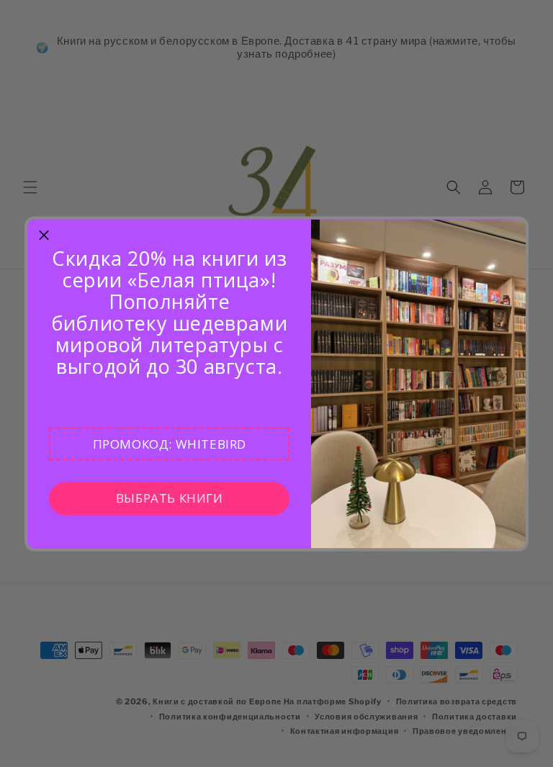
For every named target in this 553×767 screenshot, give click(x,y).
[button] (169, 443)
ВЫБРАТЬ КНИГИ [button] (169, 498)
